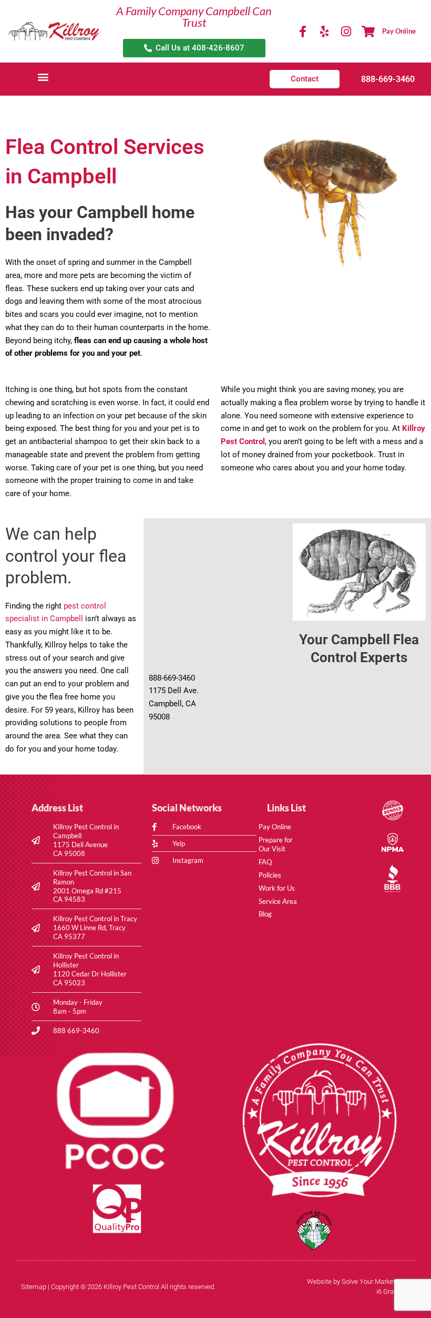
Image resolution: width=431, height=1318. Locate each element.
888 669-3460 (76, 1030)
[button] (43, 76)
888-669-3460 (388, 79)
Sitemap (33, 1287)
